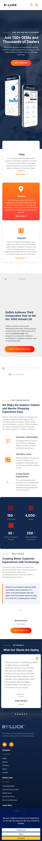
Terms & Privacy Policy (10, 789)
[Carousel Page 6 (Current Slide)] (26, 714)
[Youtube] (4, 744)
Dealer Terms (7, 793)
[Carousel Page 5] (24, 714)
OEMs (4, 758)
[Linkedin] (11, 744)
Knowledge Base (8, 786)
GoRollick (20, 424)
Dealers (5, 762)
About (4, 769)
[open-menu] (36, 5)
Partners (5, 765)
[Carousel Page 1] (15, 714)
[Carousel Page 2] (17, 714)
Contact (5, 772)
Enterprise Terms (8, 796)
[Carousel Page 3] (19, 714)
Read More (20, 174)
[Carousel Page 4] (22, 714)
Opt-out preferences (9, 800)
